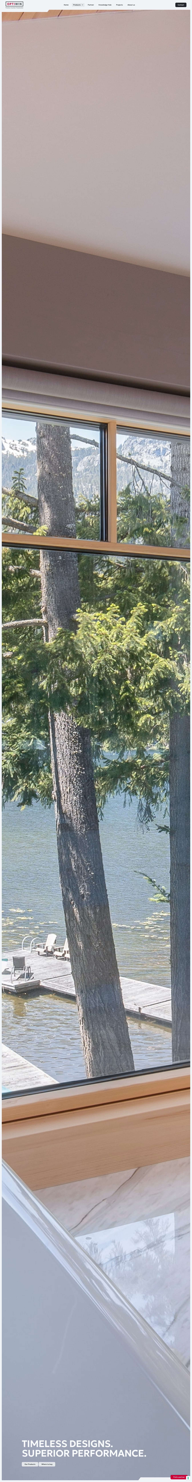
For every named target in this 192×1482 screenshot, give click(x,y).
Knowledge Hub (105, 5)
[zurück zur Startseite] (14, 5)
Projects (119, 5)
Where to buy (46, 1464)
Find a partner (179, 1477)
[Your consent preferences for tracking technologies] (188, 1478)
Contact (181, 5)
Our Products (30, 1464)
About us (131, 5)
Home (66, 5)
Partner (91, 5)
